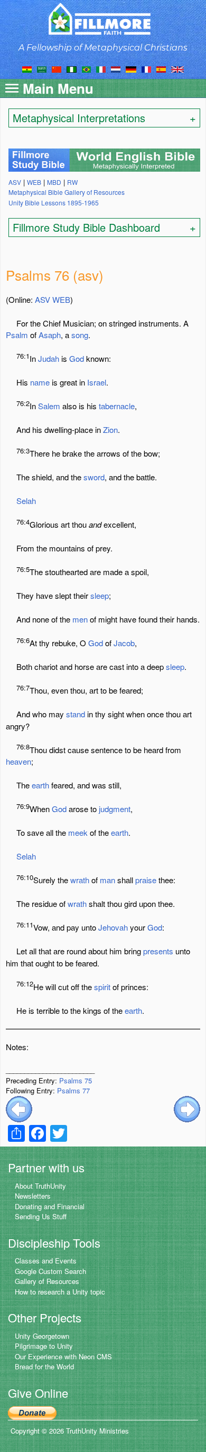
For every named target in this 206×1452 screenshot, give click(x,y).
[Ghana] (27, 68)
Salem (49, 405)
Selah (26, 500)
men (80, 619)
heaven (18, 761)
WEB (61, 299)
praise (145, 879)
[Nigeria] (72, 68)
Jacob (124, 642)
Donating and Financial (50, 1206)
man (107, 879)
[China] (56, 68)
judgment (114, 808)
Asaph (50, 334)
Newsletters (33, 1196)
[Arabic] (41, 68)
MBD (54, 181)
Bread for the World (44, 1366)
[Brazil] (86, 68)
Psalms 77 (73, 1090)
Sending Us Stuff (41, 1216)
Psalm (17, 334)
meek (78, 832)
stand (75, 713)
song (79, 334)
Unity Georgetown (42, 1336)
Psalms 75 (75, 1080)
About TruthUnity (40, 1186)
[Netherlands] (115, 68)
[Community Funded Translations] (177, 68)
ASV (42, 299)
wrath (79, 879)
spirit (102, 986)
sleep (99, 595)
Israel (96, 382)
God (76, 358)
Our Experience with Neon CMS (63, 1356)
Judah (48, 358)
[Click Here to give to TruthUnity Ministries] (32, 1412)
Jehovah (113, 927)
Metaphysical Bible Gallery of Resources (66, 191)
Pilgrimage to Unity (44, 1346)
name (40, 382)
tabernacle (117, 405)
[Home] (103, 19)
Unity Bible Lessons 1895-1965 (53, 202)
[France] (146, 68)
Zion (110, 429)
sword (94, 476)
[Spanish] (161, 68)
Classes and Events (46, 1261)
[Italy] (101, 68)
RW (72, 181)
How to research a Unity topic (60, 1292)
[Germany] (131, 68)
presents (158, 950)
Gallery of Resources (47, 1281)
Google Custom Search (50, 1271)
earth (40, 785)
